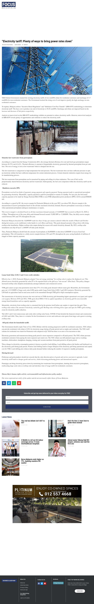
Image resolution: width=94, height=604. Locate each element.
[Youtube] (45, 583)
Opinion (26, 44)
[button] (4, 383)
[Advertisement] (47, 24)
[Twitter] (42, 583)
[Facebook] (39, 583)
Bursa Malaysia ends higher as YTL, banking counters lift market (32, 461)
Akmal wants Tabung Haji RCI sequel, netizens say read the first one (79, 442)
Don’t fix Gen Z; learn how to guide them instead (78, 422)
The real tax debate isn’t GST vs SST (33, 422)
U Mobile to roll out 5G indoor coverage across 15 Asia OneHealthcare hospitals (32, 442)
